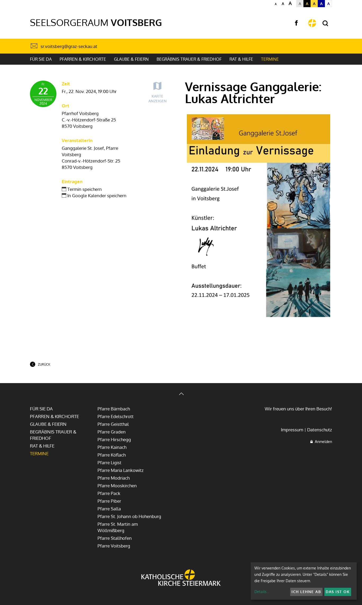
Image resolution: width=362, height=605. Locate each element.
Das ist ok (338, 591)
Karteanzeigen (157, 98)
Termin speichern (84, 189)
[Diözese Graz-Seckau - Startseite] (312, 23)
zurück (44, 364)
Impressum (292, 429)
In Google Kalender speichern (96, 195)
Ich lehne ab (306, 591)
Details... (261, 591)
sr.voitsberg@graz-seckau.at (69, 46)
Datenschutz (319, 429)
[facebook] (296, 23)
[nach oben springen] (181, 394)
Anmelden (322, 441)
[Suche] (325, 23)
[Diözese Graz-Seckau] (181, 578)
